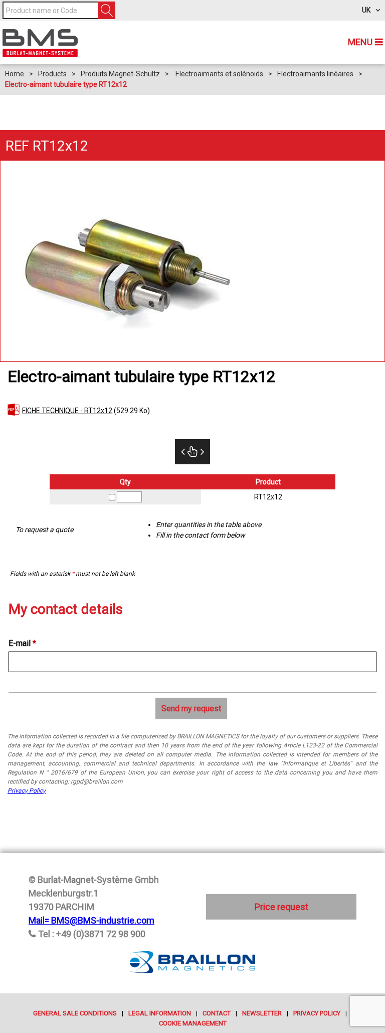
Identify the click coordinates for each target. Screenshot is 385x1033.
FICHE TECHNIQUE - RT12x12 (67, 411)
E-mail (22, 643)
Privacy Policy (27, 790)
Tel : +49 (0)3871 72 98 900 (91, 934)
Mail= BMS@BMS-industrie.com (91, 920)
